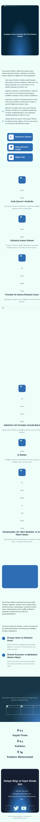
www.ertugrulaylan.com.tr (20, 818)
